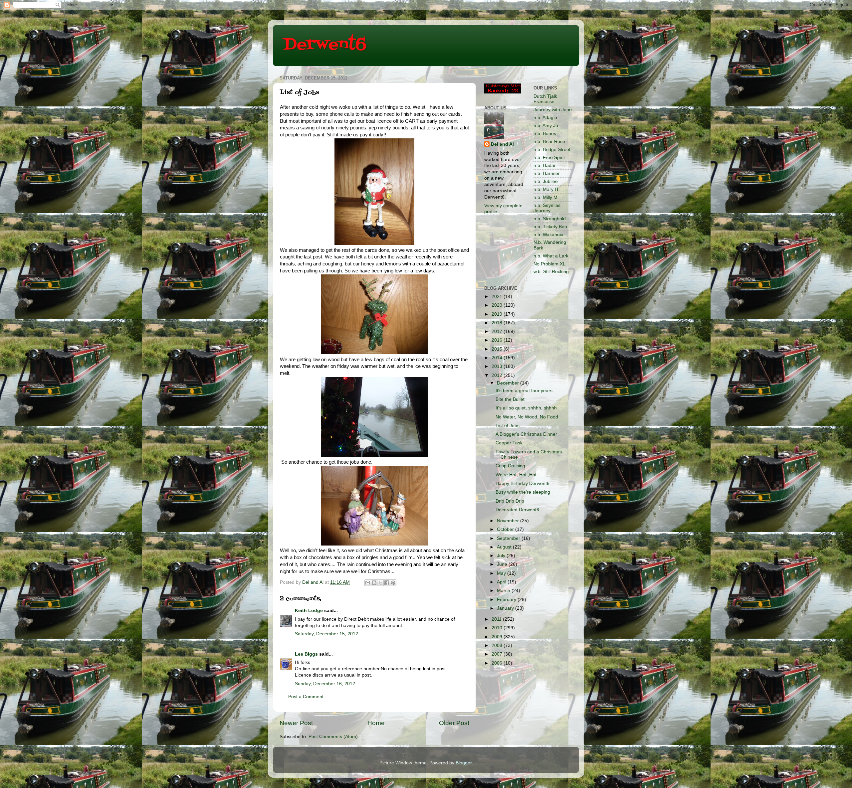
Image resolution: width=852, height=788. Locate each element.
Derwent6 (324, 45)
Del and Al (502, 144)
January (506, 608)
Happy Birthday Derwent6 (522, 483)
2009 (498, 636)
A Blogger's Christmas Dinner (526, 434)
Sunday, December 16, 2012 (325, 683)
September (509, 538)
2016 (498, 340)
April (502, 581)
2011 (497, 619)
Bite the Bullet (510, 399)
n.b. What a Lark (550, 255)
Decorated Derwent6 (517, 509)
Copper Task (509, 442)
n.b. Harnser (546, 173)
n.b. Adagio (545, 117)
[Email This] (367, 582)
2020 (498, 305)
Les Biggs (306, 654)
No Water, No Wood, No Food (527, 416)
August (505, 547)
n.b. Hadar (544, 165)
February (507, 599)
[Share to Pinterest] (393, 582)
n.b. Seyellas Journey (546, 208)
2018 (498, 322)
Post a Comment (305, 696)
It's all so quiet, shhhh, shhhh (526, 407)
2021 (498, 296)
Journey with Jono (552, 109)
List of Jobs (508, 425)
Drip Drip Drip (510, 501)
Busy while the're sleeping (523, 492)
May (502, 573)
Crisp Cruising (510, 465)
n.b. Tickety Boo (550, 226)
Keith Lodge (309, 610)
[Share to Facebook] (386, 582)
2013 (498, 366)
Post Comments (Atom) (333, 736)
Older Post (454, 722)
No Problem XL (549, 263)
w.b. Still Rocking (551, 271)
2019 (498, 314)
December (508, 383)
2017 (498, 331)
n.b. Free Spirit (549, 157)
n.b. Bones (544, 133)
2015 (498, 349)
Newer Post (296, 722)
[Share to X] (380, 582)
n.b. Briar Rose (549, 141)
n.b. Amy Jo (545, 125)
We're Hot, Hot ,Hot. (517, 474)
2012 (498, 375)
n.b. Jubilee (545, 181)
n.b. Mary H (545, 189)
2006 (498, 663)
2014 (498, 357)
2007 (498, 654)
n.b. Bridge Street (551, 149)
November (508, 520)
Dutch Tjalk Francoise (545, 99)
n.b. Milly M (545, 197)
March (504, 590)
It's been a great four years (524, 390)
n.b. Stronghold (549, 218)
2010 (498, 627)
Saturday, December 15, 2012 (326, 633)
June (503, 564)
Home (376, 722)
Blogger (464, 762)
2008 (498, 645)
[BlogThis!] (374, 582)
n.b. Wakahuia (548, 234)
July (502, 555)
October (506, 529)
